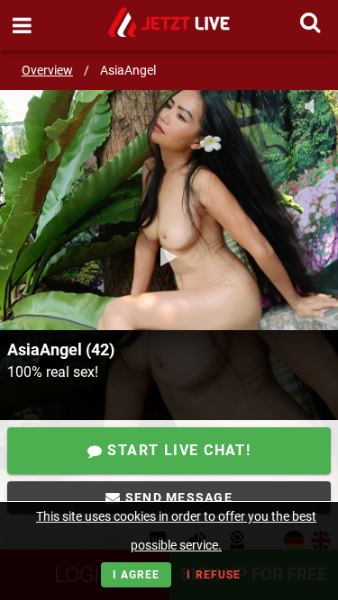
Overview (47, 70)
